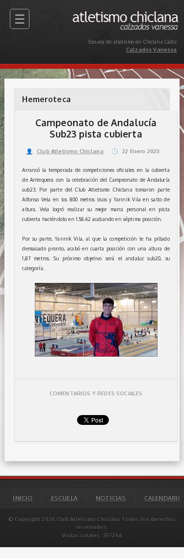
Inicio (22, 498)
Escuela (64, 498)
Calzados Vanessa (155, 13)
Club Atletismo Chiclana (65, 151)
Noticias (111, 498)
